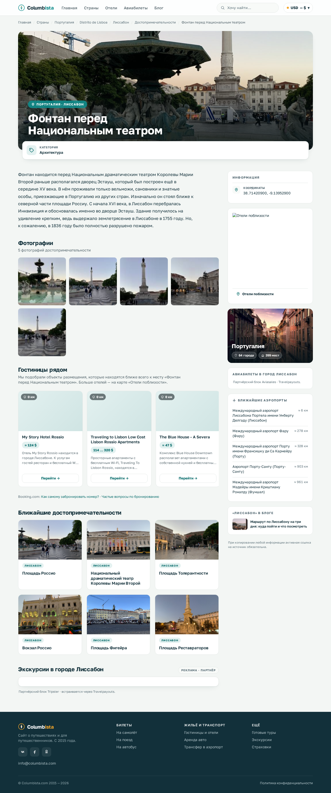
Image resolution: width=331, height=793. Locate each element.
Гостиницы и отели (201, 732)
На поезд (124, 739)
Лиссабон (121, 22)
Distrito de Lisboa (93, 22)
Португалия (64, 22)
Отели (111, 7)
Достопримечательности (155, 22)
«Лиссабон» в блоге (253, 513)
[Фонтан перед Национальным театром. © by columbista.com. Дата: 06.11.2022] (42, 281)
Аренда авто (195, 739)
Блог (158, 7)
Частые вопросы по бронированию (130, 496)
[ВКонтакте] (22, 752)
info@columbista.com (37, 763)
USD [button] (300, 7)
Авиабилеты (136, 7)
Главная (69, 7)
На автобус (126, 747)
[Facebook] (34, 752)
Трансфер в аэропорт (203, 747)
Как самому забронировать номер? (70, 496)
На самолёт (126, 732)
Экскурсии (262, 739)
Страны (91, 7)
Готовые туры (264, 732)
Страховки (261, 747)
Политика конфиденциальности (286, 783)
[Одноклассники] (46, 752)
